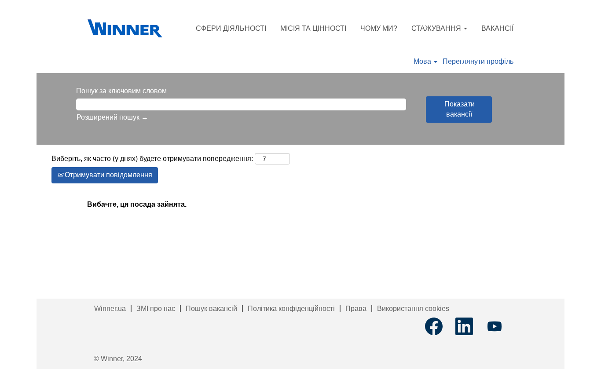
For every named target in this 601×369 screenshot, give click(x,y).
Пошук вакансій (211, 308)
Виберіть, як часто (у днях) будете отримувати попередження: (152, 158)
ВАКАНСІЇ (497, 28)
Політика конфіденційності (291, 308)
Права (355, 308)
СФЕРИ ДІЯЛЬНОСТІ (231, 28)
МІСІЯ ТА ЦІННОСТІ (313, 28)
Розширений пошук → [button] (112, 117)
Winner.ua (110, 308)
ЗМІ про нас (155, 308)
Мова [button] (423, 61)
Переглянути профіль (478, 61)
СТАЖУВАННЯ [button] (437, 28)
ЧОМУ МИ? (378, 28)
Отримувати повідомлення (107, 175)
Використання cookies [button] (413, 308)
